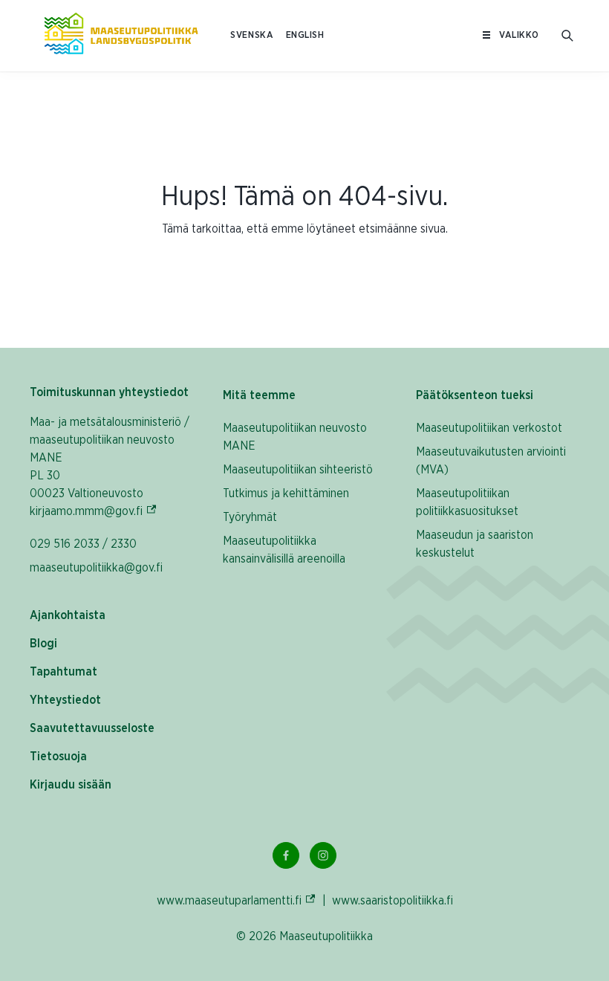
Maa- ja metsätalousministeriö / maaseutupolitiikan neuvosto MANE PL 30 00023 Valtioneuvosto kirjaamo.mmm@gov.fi (111, 466)
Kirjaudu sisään (70, 785)
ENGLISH (305, 35)
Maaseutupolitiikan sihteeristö (298, 470)
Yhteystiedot (65, 700)
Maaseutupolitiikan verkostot (489, 428)
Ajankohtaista (67, 615)
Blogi (43, 644)
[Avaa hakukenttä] (567, 36)
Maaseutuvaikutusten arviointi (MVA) (491, 461)
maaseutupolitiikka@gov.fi (96, 568)
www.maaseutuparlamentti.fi (236, 900)
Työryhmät (250, 517)
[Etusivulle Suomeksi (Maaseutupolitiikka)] (121, 35)
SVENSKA (251, 35)
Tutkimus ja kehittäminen (286, 493)
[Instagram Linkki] (323, 855)
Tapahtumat (63, 672)
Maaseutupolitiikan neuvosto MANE (295, 437)
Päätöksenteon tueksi (474, 395)
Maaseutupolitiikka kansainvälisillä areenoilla (284, 550)
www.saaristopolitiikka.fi (392, 901)
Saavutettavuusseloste (92, 728)
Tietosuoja (58, 757)
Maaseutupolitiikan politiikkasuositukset (467, 502)
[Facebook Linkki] (286, 855)
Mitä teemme (259, 395)
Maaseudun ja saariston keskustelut (474, 544)
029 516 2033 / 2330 (83, 544)
